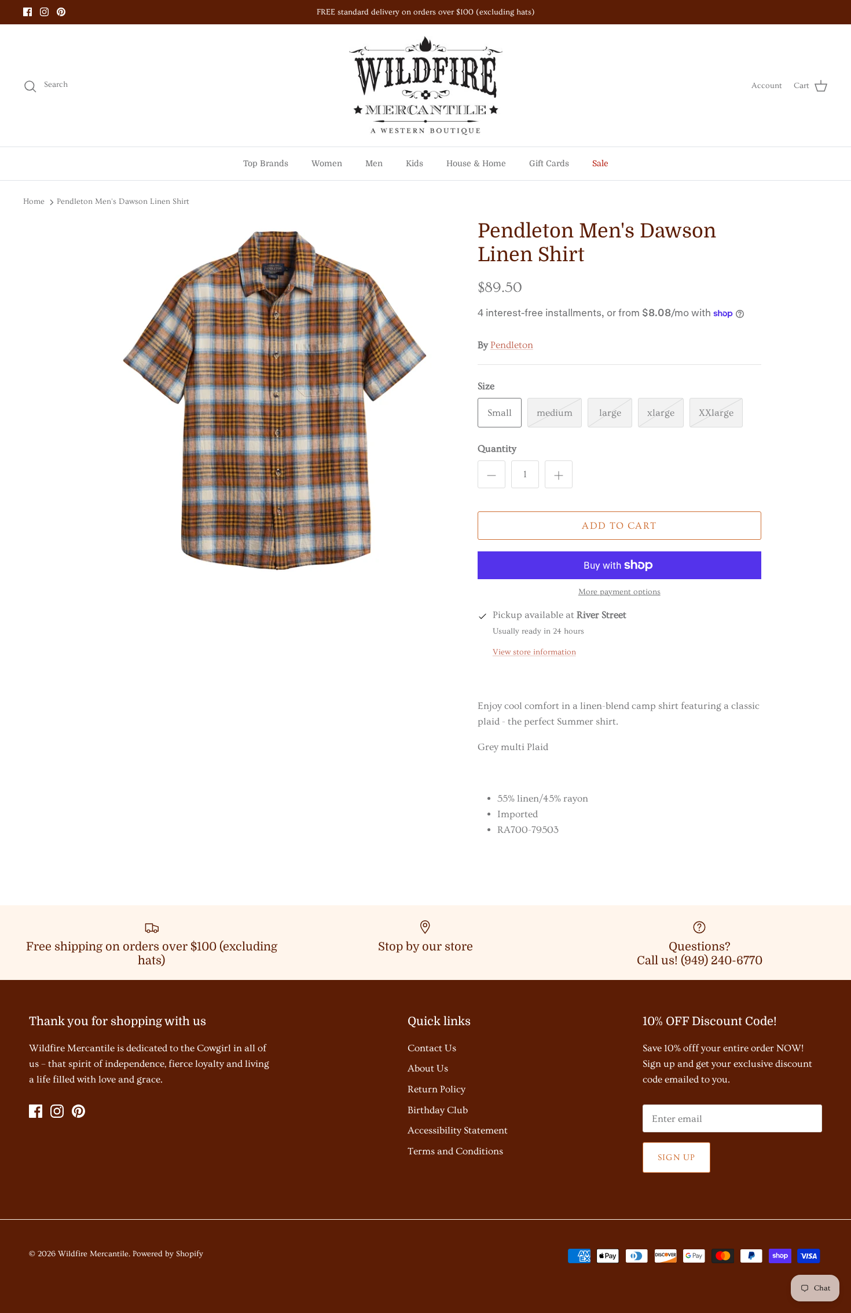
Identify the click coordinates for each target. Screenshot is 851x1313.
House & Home (476, 163)
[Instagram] (44, 12)
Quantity (497, 448)
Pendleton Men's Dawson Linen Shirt (123, 201)
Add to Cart (619, 525)
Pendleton (511, 344)
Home (34, 201)
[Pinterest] (61, 12)
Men (374, 163)
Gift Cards (549, 163)
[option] (271, 412)
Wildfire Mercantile (93, 1254)
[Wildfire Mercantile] (425, 86)
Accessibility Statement (458, 1130)
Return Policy (436, 1089)
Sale (600, 163)
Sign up (676, 1157)
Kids (414, 163)
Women (326, 163)
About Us (428, 1068)
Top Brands (265, 163)
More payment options (619, 592)
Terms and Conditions (455, 1151)
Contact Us (432, 1048)
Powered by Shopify (168, 1254)
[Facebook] (27, 12)
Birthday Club (438, 1109)
